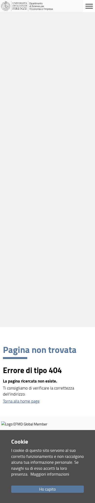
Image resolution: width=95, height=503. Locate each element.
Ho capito (47, 489)
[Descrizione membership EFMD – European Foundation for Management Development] (24, 424)
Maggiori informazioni (49, 474)
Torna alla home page (21, 401)
